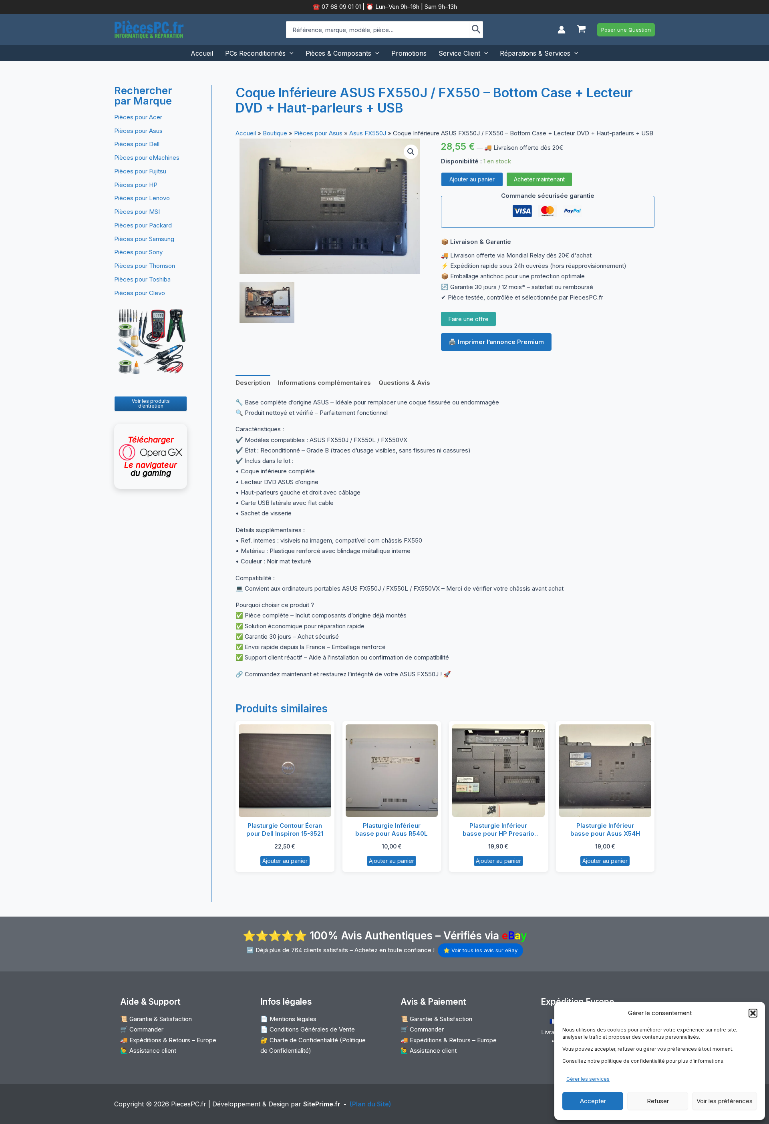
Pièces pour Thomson (144, 265)
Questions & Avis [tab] (404, 382)
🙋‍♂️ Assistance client (148, 1050)
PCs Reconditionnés (255, 53)
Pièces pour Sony (138, 252)
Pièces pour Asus (138, 131)
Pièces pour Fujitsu (140, 171)
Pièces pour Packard (143, 225)
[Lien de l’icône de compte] (562, 30)
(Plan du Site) (370, 1104)
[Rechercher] (476, 30)
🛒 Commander (141, 1029)
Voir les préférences (725, 1101)
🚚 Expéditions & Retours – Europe (168, 1040)
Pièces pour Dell (136, 144)
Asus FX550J (367, 133)
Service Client (459, 53)
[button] (753, 1013)
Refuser (658, 1101)
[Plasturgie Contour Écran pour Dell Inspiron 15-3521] (285, 770)
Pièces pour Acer (138, 117)
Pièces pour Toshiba (142, 279)
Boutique (275, 133)
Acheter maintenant (539, 179)
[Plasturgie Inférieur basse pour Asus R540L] (392, 770)
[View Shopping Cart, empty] (581, 30)
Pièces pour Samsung (144, 239)
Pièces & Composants (338, 53)
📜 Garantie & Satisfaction (156, 1019)
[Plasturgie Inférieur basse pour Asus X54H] (605, 770)
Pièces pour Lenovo (142, 198)
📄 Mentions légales (288, 1019)
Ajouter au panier (472, 179)
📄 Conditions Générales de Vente (307, 1029)
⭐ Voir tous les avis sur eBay (480, 950)
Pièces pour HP (135, 185)
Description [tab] (253, 382)
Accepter (593, 1101)
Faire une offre (468, 319)
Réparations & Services (535, 53)
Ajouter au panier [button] (285, 860)
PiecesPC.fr (188, 1104)
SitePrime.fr (321, 1104)
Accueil (202, 53)
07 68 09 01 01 (340, 6)
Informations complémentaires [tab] (324, 382)
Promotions (409, 53)
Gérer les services (588, 1079)
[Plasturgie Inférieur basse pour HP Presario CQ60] (498, 770)
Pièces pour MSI (137, 211)
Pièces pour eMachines (146, 157)
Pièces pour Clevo (139, 293)
